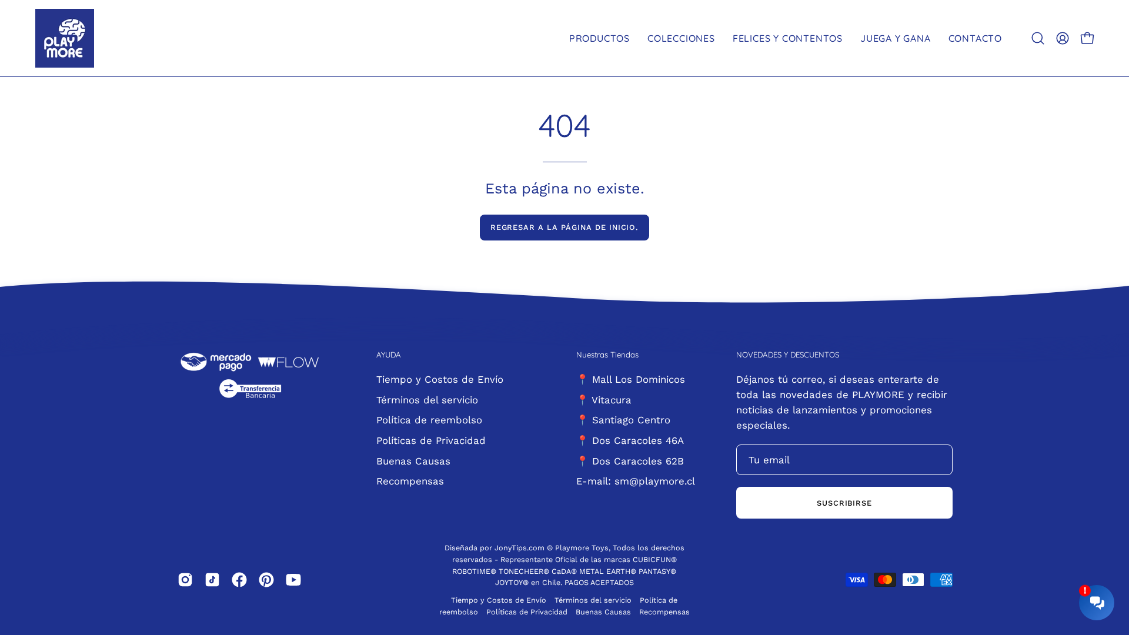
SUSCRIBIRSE (845, 503)
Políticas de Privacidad (431, 440)
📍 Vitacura (604, 399)
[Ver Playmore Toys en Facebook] (239, 580)
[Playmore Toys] (64, 38)
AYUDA (388, 354)
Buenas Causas (413, 460)
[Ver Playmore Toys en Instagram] (185, 580)
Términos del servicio (427, 399)
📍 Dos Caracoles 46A (630, 440)
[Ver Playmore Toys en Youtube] (293, 580)
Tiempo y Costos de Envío (439, 379)
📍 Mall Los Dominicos (630, 379)
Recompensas (410, 481)
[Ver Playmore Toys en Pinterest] (266, 580)
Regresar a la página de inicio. (564, 227)
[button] (1038, 38)
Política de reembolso (429, 420)
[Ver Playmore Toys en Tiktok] (212, 580)
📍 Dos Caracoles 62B (630, 460)
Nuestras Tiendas (607, 354)
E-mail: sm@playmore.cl (635, 481)
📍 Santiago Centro (623, 420)
